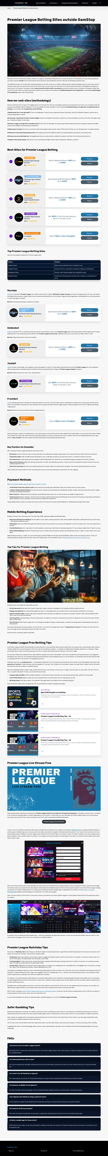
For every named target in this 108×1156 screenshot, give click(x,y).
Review (89, 163)
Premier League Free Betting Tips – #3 (56, 716)
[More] (42, 704)
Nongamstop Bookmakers (70, 3)
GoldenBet (10, 331)
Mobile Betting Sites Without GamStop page (77, 537)
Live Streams (53, 3)
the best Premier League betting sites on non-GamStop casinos (39, 991)
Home (8, 8)
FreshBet (9, 402)
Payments (85, 3)
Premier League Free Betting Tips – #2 (56, 740)
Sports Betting (40, 3)
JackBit (9, 367)
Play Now (89, 159)
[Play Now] (13, 312)
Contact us (44, 1151)
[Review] (18, 161)
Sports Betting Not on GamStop (53, 692)
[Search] (100, 3)
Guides (94, 3)
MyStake (9, 294)
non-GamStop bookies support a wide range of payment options (28, 484)
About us (11, 1151)
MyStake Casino (77, 830)
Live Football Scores (78, 1151)
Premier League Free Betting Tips (50, 713)
